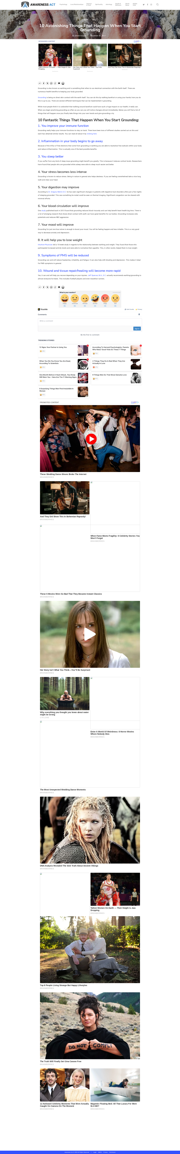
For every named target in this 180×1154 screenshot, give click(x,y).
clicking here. (92, 134)
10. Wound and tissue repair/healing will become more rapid (79, 271)
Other (94, 20)
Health (86, 20)
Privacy (106, 1152)
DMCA (100, 1152)
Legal (94, 1152)
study (43, 211)
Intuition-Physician (45, 245)
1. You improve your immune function (63, 126)
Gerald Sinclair (80, 36)
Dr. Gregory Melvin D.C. (57, 192)
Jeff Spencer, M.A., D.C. (97, 275)
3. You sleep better (51, 156)
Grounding (42, 97)
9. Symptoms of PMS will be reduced (63, 255)
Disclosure (112, 1152)
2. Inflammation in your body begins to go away (70, 141)
